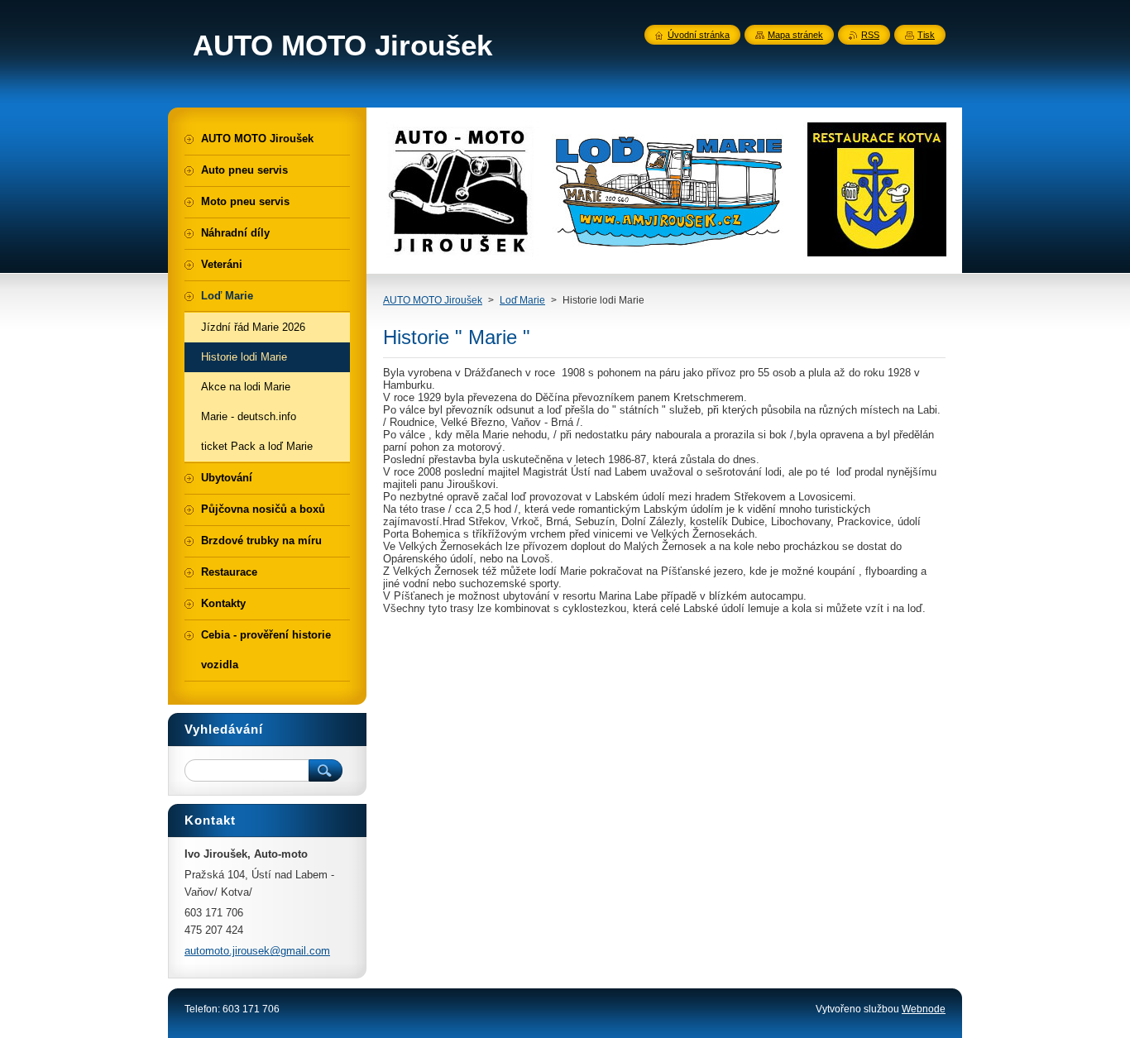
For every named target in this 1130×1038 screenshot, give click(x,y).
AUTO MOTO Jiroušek (432, 300)
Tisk (926, 35)
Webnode (924, 1009)
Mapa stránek (795, 35)
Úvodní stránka (699, 35)
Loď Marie (522, 300)
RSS (870, 35)
